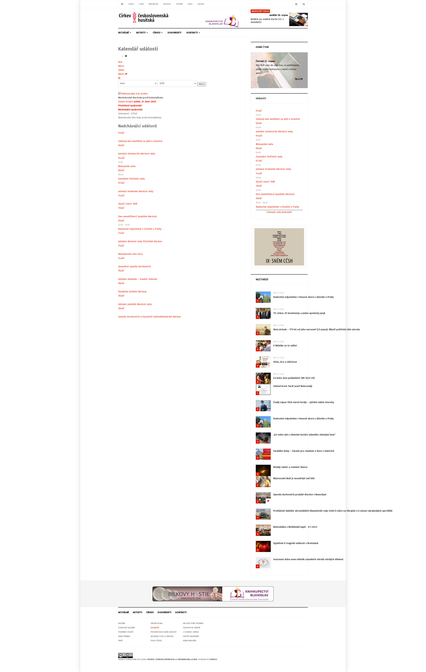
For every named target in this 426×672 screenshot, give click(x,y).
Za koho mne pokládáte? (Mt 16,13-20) (294, 378)
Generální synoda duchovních (134, 266)
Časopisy (167, 4)
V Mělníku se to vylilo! (285, 345)
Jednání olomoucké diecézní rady (136, 153)
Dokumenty (174, 32)
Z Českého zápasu (191, 632)
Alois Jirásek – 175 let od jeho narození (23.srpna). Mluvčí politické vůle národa (316, 329)
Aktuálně (123, 32)
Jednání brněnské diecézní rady (135, 191)
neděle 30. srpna (278, 15)
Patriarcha (153, 4)
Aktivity (141, 32)
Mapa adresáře (189, 641)
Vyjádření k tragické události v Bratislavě (295, 543)
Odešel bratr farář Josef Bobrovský (292, 386)
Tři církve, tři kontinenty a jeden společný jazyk (299, 313)
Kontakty (192, 32)
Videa (190, 4)
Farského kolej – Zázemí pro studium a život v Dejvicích (303, 451)
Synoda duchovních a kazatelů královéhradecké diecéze (149, 316)
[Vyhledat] (119, 78)
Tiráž (120, 641)
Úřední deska (156, 623)
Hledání (121, 623)
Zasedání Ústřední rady (131, 178)
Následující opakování (130, 109)
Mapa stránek (124, 636)
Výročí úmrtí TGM (127, 203)
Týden (121, 70)
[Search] (304, 4)
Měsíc (121, 66)
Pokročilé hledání (126, 628)
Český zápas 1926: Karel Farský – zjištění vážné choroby (303, 402)
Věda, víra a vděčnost (285, 362)
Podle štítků (156, 641)
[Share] (296, 4)
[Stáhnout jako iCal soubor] (133, 93)
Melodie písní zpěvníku (193, 623)
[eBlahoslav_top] (214, 18)
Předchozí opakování (130, 105)
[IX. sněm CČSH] (279, 246)
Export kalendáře (191, 636)
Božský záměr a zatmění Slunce (290, 467)
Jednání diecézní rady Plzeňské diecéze (140, 241)
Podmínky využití (125, 632)
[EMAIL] (126, 56)
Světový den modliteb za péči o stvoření (140, 141)
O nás (141, 4)
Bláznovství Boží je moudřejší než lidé (294, 478)
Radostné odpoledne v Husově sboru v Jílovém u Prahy (303, 297)
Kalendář (155, 628)
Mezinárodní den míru (130, 253)
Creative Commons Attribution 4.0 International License (172, 659)
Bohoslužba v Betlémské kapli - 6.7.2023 (295, 527)
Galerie (200, 4)
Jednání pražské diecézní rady (135, 304)
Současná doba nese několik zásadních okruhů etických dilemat (308, 559)
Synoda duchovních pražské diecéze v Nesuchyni (299, 494)
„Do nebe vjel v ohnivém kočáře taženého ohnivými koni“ (304, 434)
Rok (120, 62)
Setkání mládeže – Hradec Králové (137, 279)
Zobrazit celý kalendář (279, 212)
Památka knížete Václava (132, 291)
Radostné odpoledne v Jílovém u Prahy (139, 228)
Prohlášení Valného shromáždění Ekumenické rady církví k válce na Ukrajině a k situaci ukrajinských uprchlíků (332, 510)
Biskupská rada (127, 166)
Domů (131, 4)
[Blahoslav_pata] (213, 593)
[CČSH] (144, 17)
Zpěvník (179, 4)
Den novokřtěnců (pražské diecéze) (137, 216)
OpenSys (213, 659)
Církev (157, 32)
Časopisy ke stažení (191, 628)
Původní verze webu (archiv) (163, 632)
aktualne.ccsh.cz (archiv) (162, 636)
